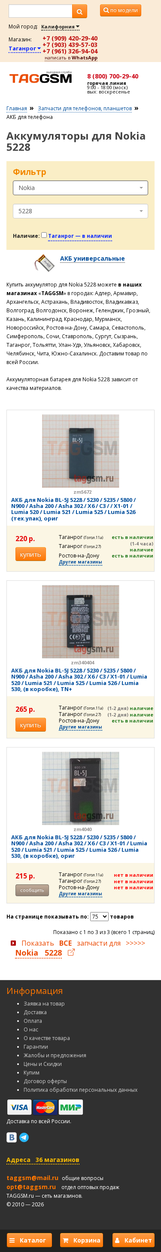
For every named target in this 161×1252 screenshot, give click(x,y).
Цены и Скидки (43, 1064)
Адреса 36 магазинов (42, 1159)
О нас (31, 1029)
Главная (16, 108)
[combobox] (80, 188)
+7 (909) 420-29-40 (70, 38)
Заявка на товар (44, 1003)
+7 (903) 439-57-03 (70, 44)
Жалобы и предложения (55, 1055)
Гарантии (36, 1046)
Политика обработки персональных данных (80, 1089)
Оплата (33, 1021)
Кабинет (135, 1240)
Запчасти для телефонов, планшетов (85, 108)
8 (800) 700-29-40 (112, 76)
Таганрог (23, 48)
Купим (31, 1072)
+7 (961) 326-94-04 (70, 51)
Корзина (84, 1240)
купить (30, 554)
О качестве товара (47, 1038)
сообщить (32, 890)
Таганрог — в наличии (80, 236)
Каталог (32, 1240)
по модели (123, 10)
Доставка (35, 1012)
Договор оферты (45, 1081)
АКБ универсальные (92, 258)
